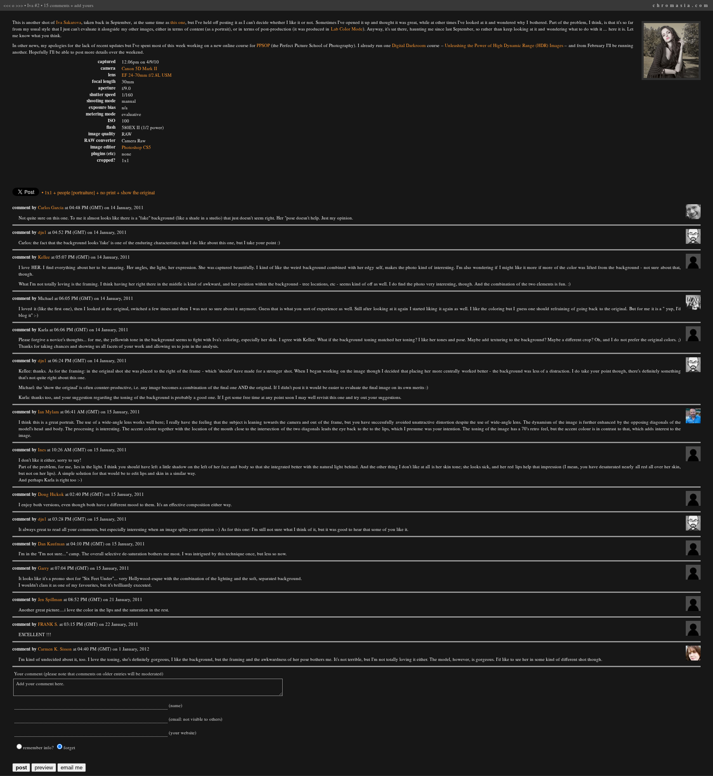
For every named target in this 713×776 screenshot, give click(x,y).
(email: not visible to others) (195, 719)
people (63, 192)
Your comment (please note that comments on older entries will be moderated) (87, 673)
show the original (138, 192)
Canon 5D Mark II (139, 68)
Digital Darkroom (409, 45)
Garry (43, 568)
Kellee (44, 257)
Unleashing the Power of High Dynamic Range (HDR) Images (504, 45)
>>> (19, 5)
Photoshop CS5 (136, 147)
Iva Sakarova (68, 22)
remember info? (38, 747)
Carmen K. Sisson (55, 649)
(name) (175, 705)
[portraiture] (83, 192)
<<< (7, 5)
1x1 (48, 192)
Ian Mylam (48, 411)
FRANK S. (48, 624)
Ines (42, 449)
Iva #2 (33, 5)
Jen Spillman (50, 599)
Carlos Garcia (51, 207)
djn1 (42, 232)
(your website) (182, 732)
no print (108, 192)
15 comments (56, 5)
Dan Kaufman (51, 543)
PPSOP (263, 45)
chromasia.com (681, 5)
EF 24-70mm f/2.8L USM (147, 75)
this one (177, 22)
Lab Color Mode (347, 29)
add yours (83, 5)
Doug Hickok (51, 494)
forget (69, 747)
